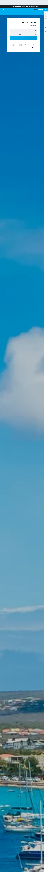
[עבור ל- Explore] (46, 24)
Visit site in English (17, 6)
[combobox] (33, 28)
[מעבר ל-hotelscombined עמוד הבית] (39, 9)
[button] (1, 6)
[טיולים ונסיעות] (46, 27)
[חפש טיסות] (46, 13)
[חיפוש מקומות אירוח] (46, 16)
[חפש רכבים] (46, 18)
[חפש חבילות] (46, 21)
